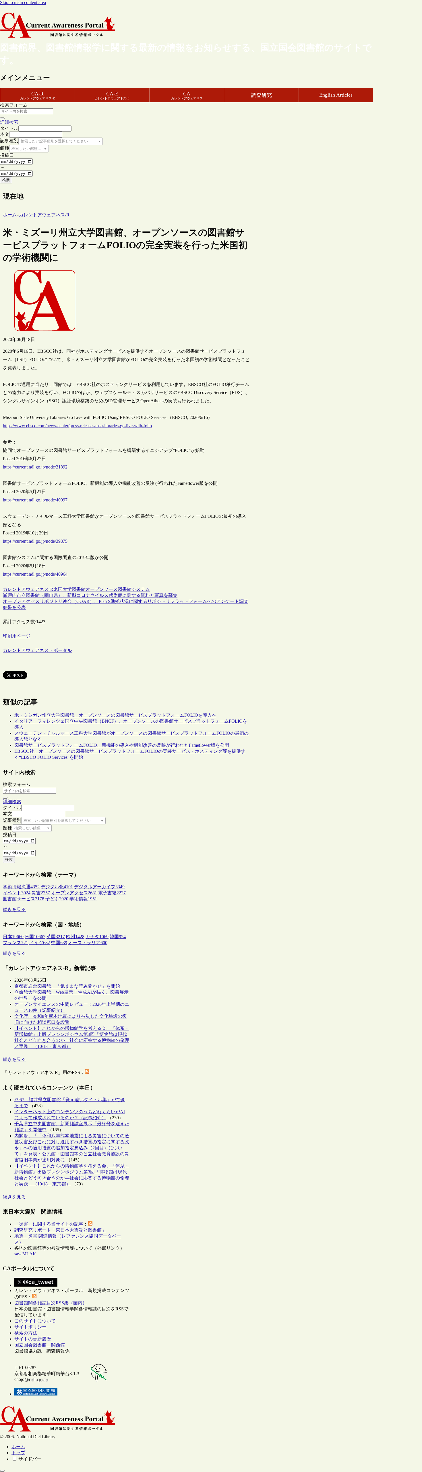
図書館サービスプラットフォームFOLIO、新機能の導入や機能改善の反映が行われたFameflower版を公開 (121, 745)
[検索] (2, 118)
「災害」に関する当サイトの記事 (48, 1224)
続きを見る (14, 909)
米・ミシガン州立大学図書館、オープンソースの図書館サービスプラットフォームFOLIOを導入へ (115, 715)
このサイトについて (35, 1320)
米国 (58, 589)
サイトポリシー (30, 1326)
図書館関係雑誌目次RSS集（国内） (50, 1302)
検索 (6, 180)
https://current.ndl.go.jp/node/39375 (35, 541)
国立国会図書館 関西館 (39, 1344)
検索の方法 (25, 1332)
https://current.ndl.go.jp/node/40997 (35, 499)
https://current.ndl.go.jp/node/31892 (35, 466)
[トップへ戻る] (2, 1471)
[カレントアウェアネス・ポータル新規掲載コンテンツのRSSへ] (34, 1296)
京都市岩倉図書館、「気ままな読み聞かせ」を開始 (67, 986)
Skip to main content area (23, 2)
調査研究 (261, 95)
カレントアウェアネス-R (28, 589)
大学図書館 (74, 589)
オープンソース (102, 589)
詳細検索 (9, 122)
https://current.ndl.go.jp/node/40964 (35, 574)
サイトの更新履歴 (32, 1338)
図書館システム (134, 589)
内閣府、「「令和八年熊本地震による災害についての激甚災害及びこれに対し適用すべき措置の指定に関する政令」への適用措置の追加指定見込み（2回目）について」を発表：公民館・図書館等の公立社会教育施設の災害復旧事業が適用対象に (71, 1147)
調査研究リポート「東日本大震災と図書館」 (60, 1230)
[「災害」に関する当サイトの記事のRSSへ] (90, 1224)
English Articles (336, 95)
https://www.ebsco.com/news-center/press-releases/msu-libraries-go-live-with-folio (77, 425)
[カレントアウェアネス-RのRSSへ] (87, 1072)
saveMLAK (25, 1253)
